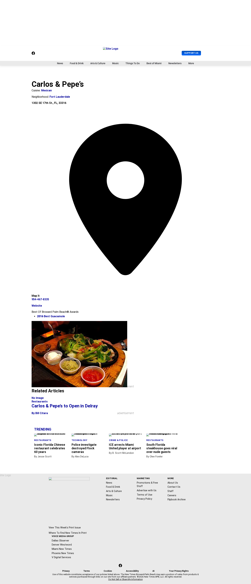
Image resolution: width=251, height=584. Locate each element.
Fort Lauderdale (60, 96)
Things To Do (133, 63)
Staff (170, 491)
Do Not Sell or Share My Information (125, 579)
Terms (86, 571)
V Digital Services (61, 557)
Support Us (191, 53)
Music (115, 63)
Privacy (65, 571)
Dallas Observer (60, 540)
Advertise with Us (146, 490)
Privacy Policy (144, 498)
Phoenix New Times (63, 553)
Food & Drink (76, 63)
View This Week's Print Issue (65, 527)
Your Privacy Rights (179, 571)
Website (37, 305)
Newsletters (175, 63)
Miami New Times (62, 549)
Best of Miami (154, 63)
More (191, 63)
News (60, 63)
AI (153, 571)
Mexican (46, 90)
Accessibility (132, 571)
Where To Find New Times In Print (68, 532)
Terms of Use (144, 494)
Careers (172, 495)
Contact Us (174, 486)
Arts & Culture (97, 63)
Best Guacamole (51, 316)
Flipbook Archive (177, 499)
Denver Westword (62, 544)
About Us (173, 482)
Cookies (108, 571)
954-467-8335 (40, 299)
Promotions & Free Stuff (147, 484)
